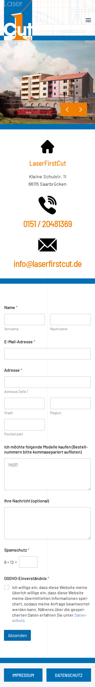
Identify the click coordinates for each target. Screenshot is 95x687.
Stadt (8, 412)
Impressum (23, 675)
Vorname (11, 328)
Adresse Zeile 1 (16, 391)
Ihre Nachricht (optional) (26, 500)
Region (55, 412)
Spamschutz (16, 549)
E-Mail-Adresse (19, 341)
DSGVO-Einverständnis (26, 578)
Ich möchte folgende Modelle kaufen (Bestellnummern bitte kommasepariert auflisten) (46, 449)
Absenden (17, 635)
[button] (88, 20)
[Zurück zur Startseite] (18, 20)
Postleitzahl (13, 434)
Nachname (58, 328)
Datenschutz (69, 675)
